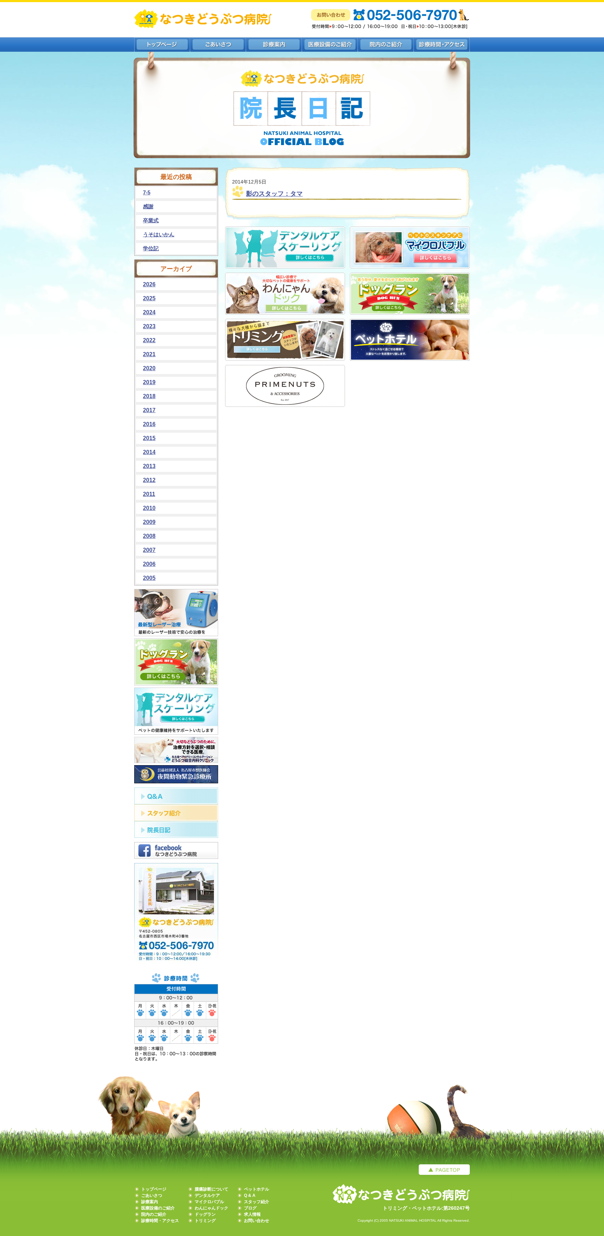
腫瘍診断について (211, 1189)
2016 (149, 424)
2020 (149, 368)
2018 (149, 396)
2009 (149, 522)
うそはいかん (158, 234)
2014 (149, 452)
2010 (149, 508)
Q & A (250, 1195)
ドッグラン (205, 1214)
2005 (149, 578)
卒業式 (151, 220)
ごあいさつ (151, 1195)
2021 (149, 354)
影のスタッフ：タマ (274, 193)
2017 (149, 410)
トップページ (153, 1189)
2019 (149, 382)
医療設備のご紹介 (158, 1208)
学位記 (151, 248)
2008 (149, 536)
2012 (149, 480)
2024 (149, 312)
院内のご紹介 (153, 1214)
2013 (149, 466)
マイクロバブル (209, 1201)
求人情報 (252, 1214)
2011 (149, 494)
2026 (149, 284)
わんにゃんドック (211, 1208)
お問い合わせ (256, 1220)
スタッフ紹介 (256, 1201)
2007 (149, 550)
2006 (149, 564)
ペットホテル (256, 1189)
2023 (149, 326)
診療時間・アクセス (160, 1220)
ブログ (250, 1208)
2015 (149, 438)
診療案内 (149, 1201)
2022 (149, 340)
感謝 (148, 206)
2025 (149, 298)
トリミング (205, 1220)
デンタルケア (207, 1195)
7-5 (146, 192)
